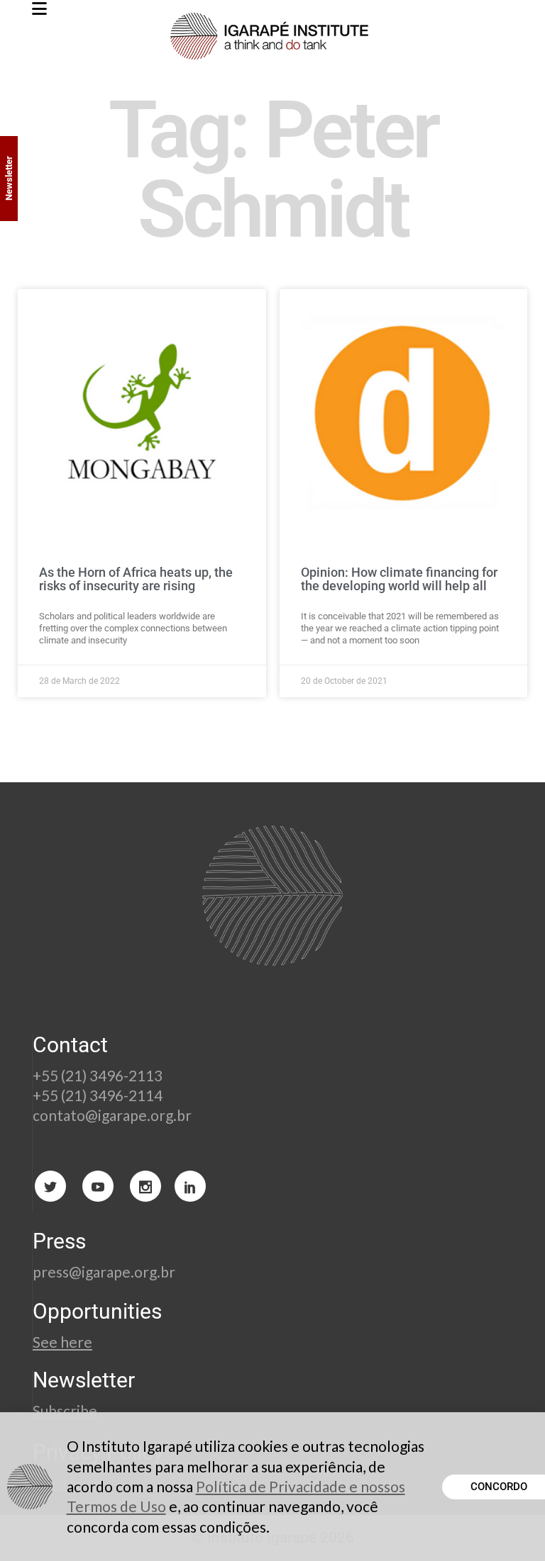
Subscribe (66, 1410)
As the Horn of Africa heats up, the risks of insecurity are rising (136, 579)
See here (62, 1342)
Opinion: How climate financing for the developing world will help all (399, 579)
